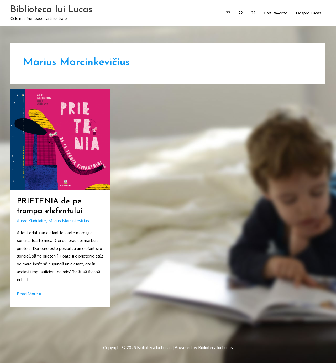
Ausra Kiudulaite (31, 220)
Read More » (29, 294)
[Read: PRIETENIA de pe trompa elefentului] (60, 139)
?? (228, 13)
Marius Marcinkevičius (68, 220)
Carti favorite (275, 13)
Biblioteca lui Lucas (51, 9)
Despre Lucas (308, 13)
